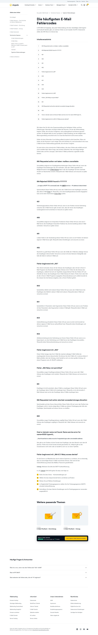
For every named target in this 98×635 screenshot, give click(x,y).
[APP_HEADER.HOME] (14, 5)
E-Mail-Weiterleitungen (17, 38)
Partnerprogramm (71, 1)
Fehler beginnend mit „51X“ (49, 71)
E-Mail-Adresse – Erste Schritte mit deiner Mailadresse (18, 21)
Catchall (13, 49)
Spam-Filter (57, 193)
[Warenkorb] (87, 5)
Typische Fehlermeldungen (18, 52)
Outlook (43, 470)
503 (43, 84)
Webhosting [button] (14, 597)
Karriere (83, 1)
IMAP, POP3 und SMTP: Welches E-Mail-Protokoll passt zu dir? (19, 45)
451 (42, 63)
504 (43, 89)
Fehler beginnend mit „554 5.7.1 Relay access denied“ (55, 119)
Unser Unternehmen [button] (56, 597)
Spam (49, 191)
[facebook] (84, 629)
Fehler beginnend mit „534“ (49, 93)
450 (43, 59)
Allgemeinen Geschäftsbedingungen (40, 630)
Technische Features (15, 35)
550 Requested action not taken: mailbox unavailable (55, 46)
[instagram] (80, 629)
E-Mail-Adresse (54, 169)
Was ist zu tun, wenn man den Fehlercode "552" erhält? (26, 567)
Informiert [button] (33, 597)
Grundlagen (13, 17)
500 (43, 76)
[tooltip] (84, 5)
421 (42, 54)
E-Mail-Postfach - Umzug (16, 28)
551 (42, 102)
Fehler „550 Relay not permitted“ (50, 97)
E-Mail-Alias (14, 41)
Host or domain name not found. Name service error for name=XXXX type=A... (62, 114)
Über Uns (78, 1)
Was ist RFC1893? (15, 572)
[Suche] (81, 5)
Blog (87, 1)
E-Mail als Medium (14, 56)
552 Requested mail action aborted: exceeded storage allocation (58, 106)
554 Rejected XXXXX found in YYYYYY (52, 50)
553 (43, 110)
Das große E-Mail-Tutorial (42, 13)
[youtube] (87, 629)
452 (43, 67)
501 (42, 80)
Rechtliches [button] (74, 597)
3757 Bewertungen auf (49, 539)
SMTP (64, 185)
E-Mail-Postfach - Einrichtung (17, 25)
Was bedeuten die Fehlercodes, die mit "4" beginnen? (25, 577)
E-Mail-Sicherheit (14, 32)
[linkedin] (77, 629)
